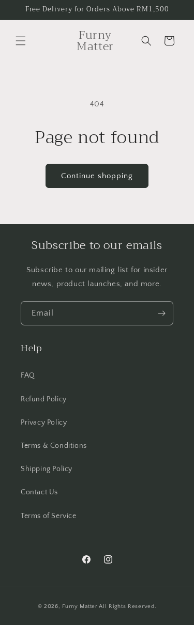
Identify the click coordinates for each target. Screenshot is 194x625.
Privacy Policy (44, 422)
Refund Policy (44, 399)
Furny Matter (79, 606)
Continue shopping (97, 175)
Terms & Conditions (54, 446)
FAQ (28, 375)
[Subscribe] (161, 313)
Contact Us (39, 492)
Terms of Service (49, 516)
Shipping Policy (46, 469)
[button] (20, 40)
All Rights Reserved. (127, 606)
